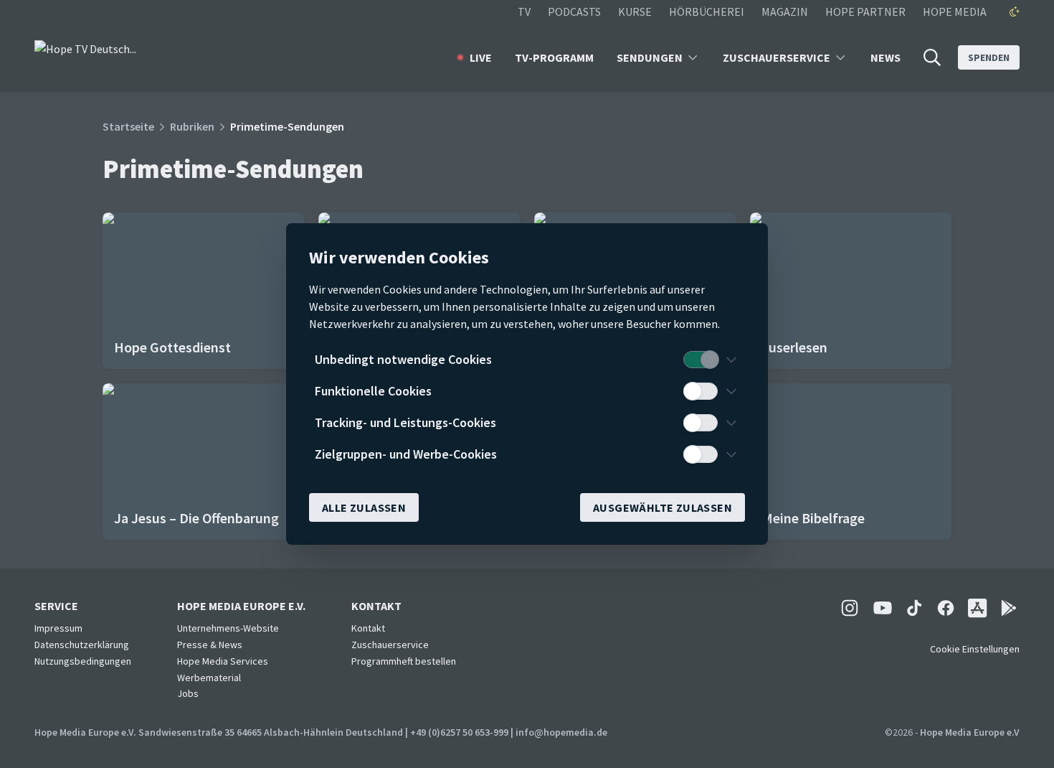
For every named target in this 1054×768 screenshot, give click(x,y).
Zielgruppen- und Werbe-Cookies (406, 454)
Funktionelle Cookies (373, 391)
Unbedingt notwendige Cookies (403, 359)
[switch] (700, 359)
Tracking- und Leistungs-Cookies (405, 422)
